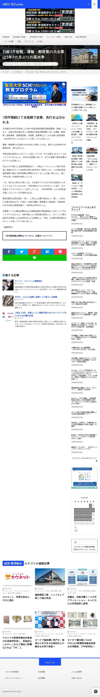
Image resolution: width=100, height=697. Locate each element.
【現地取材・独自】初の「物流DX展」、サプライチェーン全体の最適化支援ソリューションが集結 (91, 131)
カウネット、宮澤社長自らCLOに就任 (16, 598)
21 (87, 519)
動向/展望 (38, 64)
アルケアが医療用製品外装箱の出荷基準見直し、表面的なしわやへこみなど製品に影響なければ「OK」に (17, 642)
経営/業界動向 (81, 37)
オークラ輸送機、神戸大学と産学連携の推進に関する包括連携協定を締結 (84, 230)
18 (78, 519)
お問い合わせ (76, 678)
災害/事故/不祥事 (36, 37)
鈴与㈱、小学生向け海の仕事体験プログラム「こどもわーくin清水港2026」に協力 (84, 436)
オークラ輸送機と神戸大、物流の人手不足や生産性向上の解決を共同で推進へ (49, 643)
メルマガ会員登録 (12, 672)
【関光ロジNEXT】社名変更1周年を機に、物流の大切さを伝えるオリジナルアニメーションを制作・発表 (84, 279)
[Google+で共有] (34, 252)
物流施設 (18, 593)
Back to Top (50, 662)
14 (87, 514)
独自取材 (6, 37)
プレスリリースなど (48, 64)
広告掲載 (41, 672)
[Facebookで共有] (9, 252)
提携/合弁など (45, 636)
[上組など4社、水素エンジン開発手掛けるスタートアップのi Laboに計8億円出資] (8, 316)
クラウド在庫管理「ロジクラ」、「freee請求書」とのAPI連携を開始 (84, 254)
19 (81, 519)
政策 (19, 41)
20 (84, 519)
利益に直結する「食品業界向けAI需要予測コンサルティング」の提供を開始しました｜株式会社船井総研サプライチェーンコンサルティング (84, 266)
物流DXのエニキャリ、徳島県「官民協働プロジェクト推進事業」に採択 (84, 313)
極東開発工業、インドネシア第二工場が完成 (49, 596)
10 (75, 514)
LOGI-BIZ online (15, 692)
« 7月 (76, 531)
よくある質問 (76, 672)
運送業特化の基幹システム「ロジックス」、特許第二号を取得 (84, 388)
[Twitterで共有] (21, 252)
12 (81, 514)
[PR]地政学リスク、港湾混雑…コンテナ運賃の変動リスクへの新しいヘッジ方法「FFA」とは (84, 107)
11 (78, 514)
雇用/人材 (68, 37)
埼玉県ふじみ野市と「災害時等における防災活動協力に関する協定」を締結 (84, 424)
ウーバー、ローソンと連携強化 (28, 281)
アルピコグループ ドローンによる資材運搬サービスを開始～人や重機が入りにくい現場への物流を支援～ (84, 243)
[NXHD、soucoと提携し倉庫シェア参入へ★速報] (8, 300)
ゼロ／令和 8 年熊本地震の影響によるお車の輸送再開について (84, 413)
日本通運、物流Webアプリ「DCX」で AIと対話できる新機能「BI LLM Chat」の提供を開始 (84, 360)
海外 (60, 591)
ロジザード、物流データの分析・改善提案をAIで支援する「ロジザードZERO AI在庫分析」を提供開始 (84, 325)
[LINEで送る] (35, 258)
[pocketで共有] (60, 252)
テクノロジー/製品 (53, 37)
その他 (39, 41)
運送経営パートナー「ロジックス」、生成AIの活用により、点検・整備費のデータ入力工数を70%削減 (84, 292)
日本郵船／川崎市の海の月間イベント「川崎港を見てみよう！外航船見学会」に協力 (84, 337)
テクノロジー (9, 591)
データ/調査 (9, 41)
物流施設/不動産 (19, 37)
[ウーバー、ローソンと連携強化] (8, 285)
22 (90, 519)
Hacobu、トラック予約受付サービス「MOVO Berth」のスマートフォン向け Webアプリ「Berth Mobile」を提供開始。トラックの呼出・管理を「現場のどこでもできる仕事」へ (84, 374)
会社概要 (41, 678)
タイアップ (29, 41)
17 (75, 519)
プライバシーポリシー (13, 678)
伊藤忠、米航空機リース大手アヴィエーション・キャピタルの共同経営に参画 (82, 600)
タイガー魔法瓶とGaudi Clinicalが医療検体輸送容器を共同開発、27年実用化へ (81, 643)
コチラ (27, 235)
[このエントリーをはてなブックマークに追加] (47, 252)
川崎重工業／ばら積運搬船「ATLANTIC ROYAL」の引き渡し (83, 348)
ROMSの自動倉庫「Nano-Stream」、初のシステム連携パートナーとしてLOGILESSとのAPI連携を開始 (84, 217)
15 (90, 514)
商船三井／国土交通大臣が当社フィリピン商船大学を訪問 (84, 303)
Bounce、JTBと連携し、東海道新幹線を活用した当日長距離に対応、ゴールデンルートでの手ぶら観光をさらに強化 (84, 400)
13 (84, 514)
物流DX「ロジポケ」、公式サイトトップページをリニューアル (84, 448)
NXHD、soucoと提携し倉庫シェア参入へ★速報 (36, 297)
